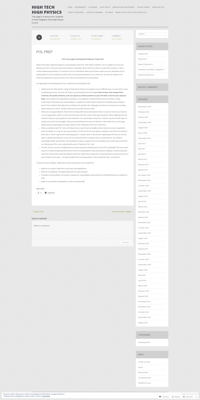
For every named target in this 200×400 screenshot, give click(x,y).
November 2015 (144, 223)
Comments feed (144, 378)
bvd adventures (55, 39)
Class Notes (104, 7)
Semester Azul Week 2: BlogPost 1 (151, 70)
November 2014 (144, 254)
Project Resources (76, 12)
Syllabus (109, 12)
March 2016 (142, 207)
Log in (140, 367)
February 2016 (143, 212)
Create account (144, 362)
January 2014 (143, 296)
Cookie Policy (46, 396)
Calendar (93, 7)
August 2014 (143, 270)
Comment (125, 242)
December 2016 (144, 175)
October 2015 (143, 228)
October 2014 (143, 259)
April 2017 (142, 154)
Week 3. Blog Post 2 (145, 64)
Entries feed (143, 372)
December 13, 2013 (76, 39)
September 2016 (144, 191)
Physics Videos (143, 7)
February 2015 (143, 244)
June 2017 (142, 144)
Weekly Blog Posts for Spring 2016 (131, 12)
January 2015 (143, 249)
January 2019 (143, 117)
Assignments (80, 7)
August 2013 (143, 323)
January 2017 (143, 170)
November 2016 (144, 180)
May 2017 (141, 149)
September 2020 (144, 107)
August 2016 (143, 196)
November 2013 (144, 307)
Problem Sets (158, 7)
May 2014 (141, 275)
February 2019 (143, 112)
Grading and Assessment (123, 7)
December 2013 (144, 302)
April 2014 (142, 281)
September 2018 (144, 123)
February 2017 (143, 165)
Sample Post (143, 54)
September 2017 (144, 138)
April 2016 (142, 201)
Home (70, 7)
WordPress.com (144, 383)
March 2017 (142, 159)
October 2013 (143, 312)
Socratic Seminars (94, 12)
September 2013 (144, 317)
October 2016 (143, 186)
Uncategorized (96, 39)
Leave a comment (117, 39)
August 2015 (142, 238)
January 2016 (143, 217)
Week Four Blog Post (146, 75)
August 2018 (143, 128)
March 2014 (142, 286)
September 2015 (144, 233)
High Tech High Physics (47, 9)
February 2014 (143, 291)
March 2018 (142, 133)
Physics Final (37, 211)
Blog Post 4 (142, 59)
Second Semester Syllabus (123, 211)
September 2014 (144, 265)
